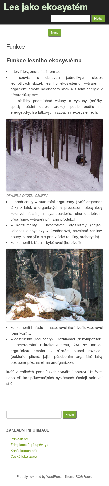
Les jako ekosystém (46, 6)
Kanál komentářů (24, 450)
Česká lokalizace (24, 456)
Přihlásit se (19, 438)
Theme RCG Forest (78, 476)
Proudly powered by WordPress (39, 476)
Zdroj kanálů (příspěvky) (29, 444)
